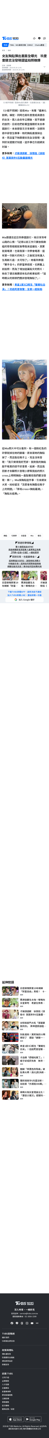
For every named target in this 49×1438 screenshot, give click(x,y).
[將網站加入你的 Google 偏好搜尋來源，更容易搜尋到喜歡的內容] (24, 599)
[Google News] (37, 1323)
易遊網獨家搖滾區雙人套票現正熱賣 (24, 549)
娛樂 (9, 50)
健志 (39, 535)
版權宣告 (5, 1364)
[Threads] (21, 1323)
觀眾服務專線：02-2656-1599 (24, 1316)
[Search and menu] (44, 38)
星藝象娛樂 (6, 1391)
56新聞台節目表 (8, 1341)
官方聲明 (5, 1405)
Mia (32, 535)
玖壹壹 (23, 535)
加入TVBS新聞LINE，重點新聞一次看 (24, 595)
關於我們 (5, 1337)
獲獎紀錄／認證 (8, 1409)
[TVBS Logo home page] (10, 38)
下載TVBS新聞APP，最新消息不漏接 (24, 591)
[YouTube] (32, 1323)
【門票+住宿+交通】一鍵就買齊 (24, 552)
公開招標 (5, 1398)
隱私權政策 (6, 1354)
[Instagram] (27, 1323)
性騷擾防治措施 (8, 1357)
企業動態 (5, 1381)
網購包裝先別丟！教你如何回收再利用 (24, 566)
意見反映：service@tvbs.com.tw (24, 1313)
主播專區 (5, 1388)
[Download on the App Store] (16, 1419)
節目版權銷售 (7, 1395)
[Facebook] (11, 1323)
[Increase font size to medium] (34, 38)
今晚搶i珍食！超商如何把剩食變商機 (24, 563)
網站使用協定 (7, 1361)
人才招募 (5, 1384)
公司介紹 (5, 1377)
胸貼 (5, 535)
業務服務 (5, 1402)
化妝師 (14, 535)
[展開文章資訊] (44, 66)
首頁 (3, 50)
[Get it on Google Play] (33, 1419)
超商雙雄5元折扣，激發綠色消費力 (24, 560)
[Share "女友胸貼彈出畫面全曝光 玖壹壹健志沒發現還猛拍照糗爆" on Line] (39, 38)
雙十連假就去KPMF (24, 546)
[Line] (16, 1323)
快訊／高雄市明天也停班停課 (21, 45)
